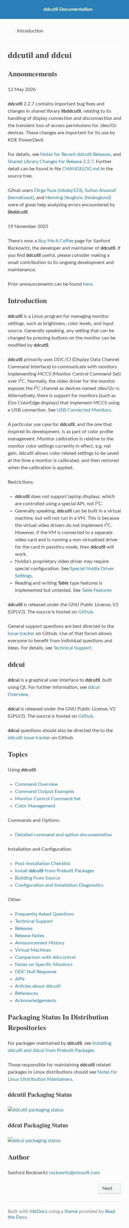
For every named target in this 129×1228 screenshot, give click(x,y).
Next (108, 1188)
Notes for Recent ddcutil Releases (75, 154)
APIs (20, 979)
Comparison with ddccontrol (45, 957)
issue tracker (21, 633)
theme (71, 1211)
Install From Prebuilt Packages (54, 870)
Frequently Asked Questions (44, 914)
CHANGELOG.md (81, 168)
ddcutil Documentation (68, 9)
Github (85, 611)
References (26, 993)
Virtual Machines (33, 950)
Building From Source (37, 878)
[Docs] (9, 31)
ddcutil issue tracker (29, 737)
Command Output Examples (44, 791)
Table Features (97, 590)
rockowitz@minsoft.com (74, 1172)
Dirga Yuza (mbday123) (58, 190)
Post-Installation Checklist (42, 863)
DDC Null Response (35, 971)
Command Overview (36, 784)
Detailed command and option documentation (63, 834)
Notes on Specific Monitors (44, 964)
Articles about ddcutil (38, 986)
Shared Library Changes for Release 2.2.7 (51, 161)
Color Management (35, 806)
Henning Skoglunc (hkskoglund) (78, 197)
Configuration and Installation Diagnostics (59, 885)
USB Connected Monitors (84, 410)
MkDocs (38, 1211)
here (87, 284)
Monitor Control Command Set (48, 798)
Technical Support (72, 648)
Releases (24, 928)
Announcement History (39, 943)
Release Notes (29, 935)
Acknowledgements (35, 1000)
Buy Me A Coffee (56, 241)
